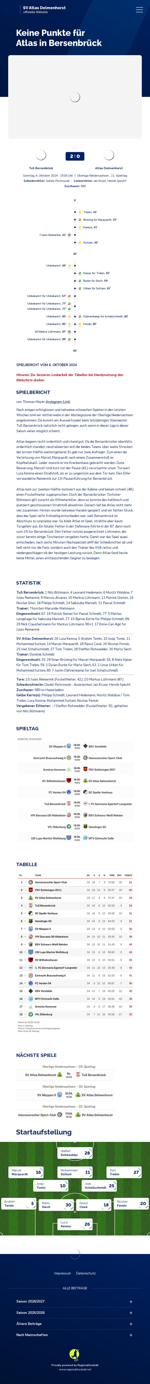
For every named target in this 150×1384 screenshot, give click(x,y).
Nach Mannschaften (32, 1335)
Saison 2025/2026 (30, 1313)
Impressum (62, 1273)
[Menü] (139, 10)
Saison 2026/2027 (30, 1301)
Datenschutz (86, 1273)
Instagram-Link (57, 402)
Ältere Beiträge (29, 1324)
